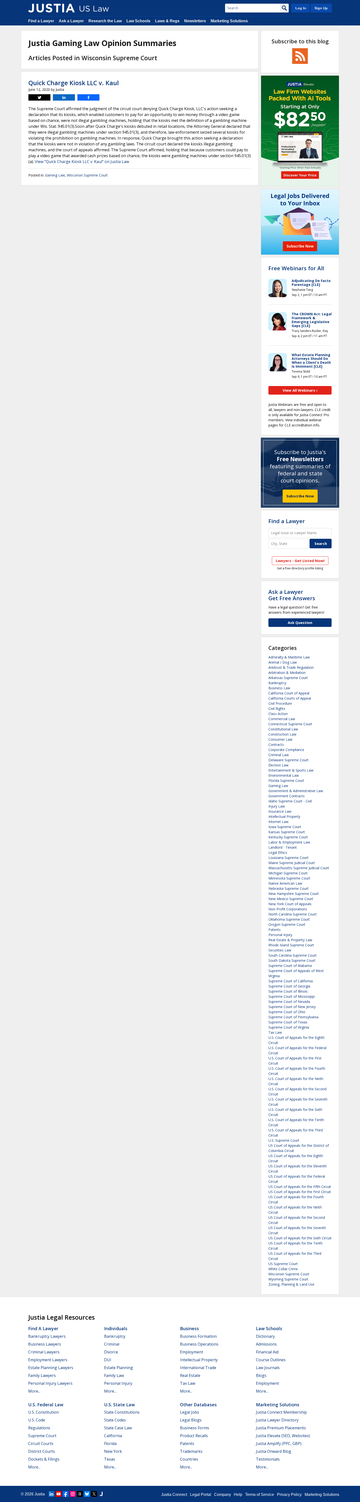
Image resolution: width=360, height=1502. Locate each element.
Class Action (278, 713)
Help (238, 1494)
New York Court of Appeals (290, 904)
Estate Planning (118, 1367)
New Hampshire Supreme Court (293, 893)
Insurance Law (279, 811)
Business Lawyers (44, 1344)
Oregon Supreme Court (286, 924)
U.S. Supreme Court (283, 1140)
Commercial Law (281, 718)
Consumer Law (280, 739)
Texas (109, 1459)
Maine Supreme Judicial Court (291, 862)
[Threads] (80, 1494)
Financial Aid (267, 1352)
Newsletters (195, 21)
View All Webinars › (300, 390)
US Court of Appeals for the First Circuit (299, 1191)
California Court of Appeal (288, 693)
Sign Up (321, 8)
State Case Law (118, 1428)
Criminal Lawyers (44, 1352)
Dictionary (265, 1336)
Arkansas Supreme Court (288, 677)
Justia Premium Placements (281, 1428)
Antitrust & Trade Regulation (291, 667)
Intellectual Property (284, 816)
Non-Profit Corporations (287, 909)
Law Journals (268, 1367)
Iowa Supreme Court (284, 826)
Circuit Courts (40, 1443)
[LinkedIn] (51, 1494)
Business (189, 1328)
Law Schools (138, 21)
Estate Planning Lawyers (50, 1367)
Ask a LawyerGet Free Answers (291, 595)
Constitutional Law (283, 729)
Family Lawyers (42, 1375)
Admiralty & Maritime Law (289, 657)
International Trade (198, 1367)
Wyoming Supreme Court (288, 1279)
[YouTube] (58, 1494)
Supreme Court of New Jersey (292, 1006)
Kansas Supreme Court (286, 832)
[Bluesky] (87, 1494)
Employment (191, 1352)
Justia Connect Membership (281, 1412)
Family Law (114, 1375)
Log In (300, 8)
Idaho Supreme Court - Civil (290, 801)
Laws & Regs (167, 21)
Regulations (39, 1428)
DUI (107, 1359)
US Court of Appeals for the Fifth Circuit (299, 1186)
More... (34, 1391)
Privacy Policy (289, 1494)
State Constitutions (122, 1412)
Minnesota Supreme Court (289, 878)
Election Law (278, 765)
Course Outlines (271, 1359)
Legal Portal (200, 1494)
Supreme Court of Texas (287, 1022)
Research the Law (105, 21)
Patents (274, 929)
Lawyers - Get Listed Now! (300, 560)
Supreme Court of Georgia (289, 986)
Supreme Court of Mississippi (291, 996)
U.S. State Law (119, 1405)
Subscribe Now (300, 495)
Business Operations (199, 1344)
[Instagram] (73, 1494)
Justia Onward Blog (273, 1451)
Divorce (111, 1352)
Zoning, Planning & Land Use (291, 1284)
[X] (94, 1494)
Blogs (261, 1375)
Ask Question (300, 622)
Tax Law (275, 1032)
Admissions (266, 1344)
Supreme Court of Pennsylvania (293, 1017)
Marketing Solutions (229, 21)
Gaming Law (55, 175)
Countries (189, 1459)
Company (222, 1494)
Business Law (279, 688)
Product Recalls (194, 1435)
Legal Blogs (191, 1420)
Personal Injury (280, 934)
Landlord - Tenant (282, 847)
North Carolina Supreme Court (292, 914)
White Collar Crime (283, 1269)
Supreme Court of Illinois (288, 991)
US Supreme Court (283, 1263)
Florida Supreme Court (286, 780)
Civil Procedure (280, 703)
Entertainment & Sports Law (290, 770)
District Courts (41, 1451)
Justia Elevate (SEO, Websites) (283, 1435)
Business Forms (194, 1428)
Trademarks (191, 1451)
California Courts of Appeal (289, 698)
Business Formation (198, 1336)
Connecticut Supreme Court (290, 724)
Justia (40, 1494)
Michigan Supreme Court (288, 873)
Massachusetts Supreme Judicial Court (298, 868)
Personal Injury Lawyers (50, 1383)
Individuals (115, 1328)
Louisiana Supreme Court (288, 857)
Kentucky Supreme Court (288, 837)
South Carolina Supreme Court (292, 955)
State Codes (115, 1420)
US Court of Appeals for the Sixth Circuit (300, 1238)
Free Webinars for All (296, 268)
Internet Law (278, 821)
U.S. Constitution (43, 1412)
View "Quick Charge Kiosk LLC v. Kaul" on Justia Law (82, 161)
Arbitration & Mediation (287, 672)
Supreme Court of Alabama (290, 965)
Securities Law (279, 950)
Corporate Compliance (286, 749)
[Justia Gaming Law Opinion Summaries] (51, 8)
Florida (110, 1443)
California (113, 1435)
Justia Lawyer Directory (277, 1420)
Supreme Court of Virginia (288, 1027)
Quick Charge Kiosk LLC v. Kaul (73, 83)
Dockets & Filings (44, 1459)
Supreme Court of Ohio (286, 1011)
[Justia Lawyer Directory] (101, 1494)
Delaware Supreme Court (288, 760)
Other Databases (198, 1405)
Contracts (276, 744)
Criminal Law (278, 754)
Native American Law (285, 883)
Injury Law (276, 806)
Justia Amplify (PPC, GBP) (278, 1443)
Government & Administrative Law (295, 790)
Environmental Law (283, 775)
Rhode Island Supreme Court (291, 945)
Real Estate (190, 1375)
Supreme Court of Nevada (289, 1001)
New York (113, 1451)
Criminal (111, 1344)
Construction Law (282, 734)
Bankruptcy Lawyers (47, 1336)
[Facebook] (66, 1494)
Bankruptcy (277, 683)
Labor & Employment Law (289, 842)
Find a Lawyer (41, 21)
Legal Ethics (277, 852)
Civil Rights (276, 708)
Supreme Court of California (290, 981)
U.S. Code (36, 1420)
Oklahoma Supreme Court (289, 919)
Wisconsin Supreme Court (87, 175)
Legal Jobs (189, 1412)
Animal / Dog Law (282, 662)
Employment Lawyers (47, 1359)
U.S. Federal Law (45, 1405)
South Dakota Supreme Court (291, 960)
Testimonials (268, 1459)
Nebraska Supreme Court (288, 888)
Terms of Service (259, 1494)
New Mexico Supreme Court (290, 898)
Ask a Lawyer (71, 21)
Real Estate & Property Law (290, 940)
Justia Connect (174, 1494)
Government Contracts (286, 796)
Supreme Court (42, 1435)
